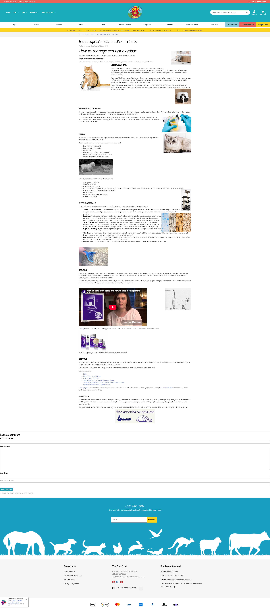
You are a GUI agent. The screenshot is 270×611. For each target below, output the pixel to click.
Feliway (81, 329)
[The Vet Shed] (135, 12)
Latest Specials (248, 25)
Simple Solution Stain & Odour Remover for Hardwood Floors (103, 382)
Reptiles (147, 24)
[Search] (247, 12)
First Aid (214, 24)
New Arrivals (232, 25)
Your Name (4, 473)
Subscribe (152, 520)
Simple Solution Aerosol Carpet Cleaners (96, 385)
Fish (103, 24)
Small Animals (125, 24)
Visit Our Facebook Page (126, 588)
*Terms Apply (124, 30)
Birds (81, 24)
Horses (59, 24)
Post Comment (6, 489)
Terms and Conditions (73, 575)
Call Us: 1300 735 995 (258, 2)
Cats (36, 24)
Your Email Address (7, 481)
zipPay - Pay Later (71, 584)
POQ (84, 374)
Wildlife (170, 24)
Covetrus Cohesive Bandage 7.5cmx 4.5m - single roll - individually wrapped (13, 602)
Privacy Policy (69, 571)
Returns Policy (69, 579)
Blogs (87, 34)
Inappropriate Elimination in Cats (107, 34)
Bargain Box (263, 25)
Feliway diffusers (167, 388)
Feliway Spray (83, 388)
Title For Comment (6, 438)
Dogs (14, 24)
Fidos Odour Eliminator (91, 378)
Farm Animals (192, 24)
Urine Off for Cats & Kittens (92, 376)
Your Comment (5, 446)
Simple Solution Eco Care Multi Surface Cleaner (98, 380)
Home (8, 12)
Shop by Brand (49, 12)
